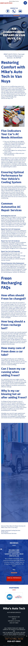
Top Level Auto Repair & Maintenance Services (14, 56)
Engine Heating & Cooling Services (10, 530)
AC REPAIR (17, 58)
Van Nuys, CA (14, 556)
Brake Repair (4, 532)
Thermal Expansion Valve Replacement (12, 263)
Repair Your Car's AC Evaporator (10, 251)
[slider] (16, 15)
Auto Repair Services (14, 612)
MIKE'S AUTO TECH (10, 54)
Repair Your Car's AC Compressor (10, 229)
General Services (12, 554)
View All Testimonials (14, 577)
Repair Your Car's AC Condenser (10, 241)
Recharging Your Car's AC (8, 215)
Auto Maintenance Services (8, 533)
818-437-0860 (12, 95)
